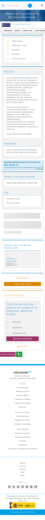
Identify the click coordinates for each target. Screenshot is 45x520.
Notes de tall (22, 445)
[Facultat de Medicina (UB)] (6, 25)
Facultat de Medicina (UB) (21, 24)
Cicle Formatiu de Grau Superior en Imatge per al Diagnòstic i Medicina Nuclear (21, 309)
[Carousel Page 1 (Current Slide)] (18, 346)
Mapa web (22, 407)
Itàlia (22, 472)
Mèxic (22, 475)
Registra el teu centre (22, 420)
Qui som (23, 384)
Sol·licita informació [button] (22, 338)
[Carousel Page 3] (22, 346)
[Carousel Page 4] (24, 346)
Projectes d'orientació (22, 437)
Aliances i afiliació (22, 395)
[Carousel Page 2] (20, 346)
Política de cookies (22, 391)
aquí (25, 501)
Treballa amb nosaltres (22, 399)
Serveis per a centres (22, 412)
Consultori (22, 441)
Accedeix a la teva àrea (22, 424)
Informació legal (22, 388)
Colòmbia (22, 469)
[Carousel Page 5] (26, 346)
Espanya (23, 463)
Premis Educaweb (22, 416)
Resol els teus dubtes (22, 433)
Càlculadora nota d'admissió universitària (22, 449)
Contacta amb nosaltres (22, 403)
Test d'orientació (22, 429)
